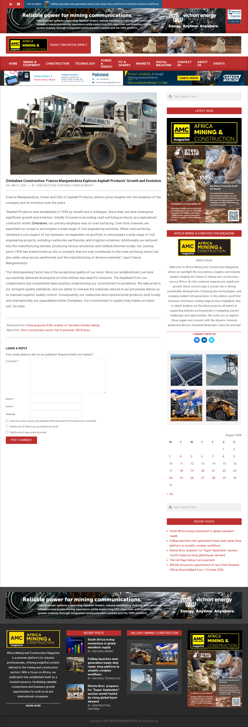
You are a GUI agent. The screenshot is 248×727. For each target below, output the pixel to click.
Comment (12, 361)
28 (213, 478)
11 (181, 463)
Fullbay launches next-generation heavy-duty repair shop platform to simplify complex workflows (79, 4)
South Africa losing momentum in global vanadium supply (102, 643)
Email (10, 406)
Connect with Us (204, 334)
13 (202, 463)
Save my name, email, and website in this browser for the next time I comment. (53, 420)
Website (10, 414)
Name (10, 398)
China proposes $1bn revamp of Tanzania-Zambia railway (63, 325)
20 (202, 470)
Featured (63, 185)
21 (213, 470)
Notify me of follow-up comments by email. (34, 426)
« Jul (170, 494)
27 (202, 478)
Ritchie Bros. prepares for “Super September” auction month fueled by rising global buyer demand (103, 693)
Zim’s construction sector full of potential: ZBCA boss (55, 330)
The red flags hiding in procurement (192, 560)
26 (192, 478)
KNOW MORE (33, 705)
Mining (109, 651)
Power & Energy (82, 185)
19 (192, 470)
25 (181, 478)
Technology (113, 678)
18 (181, 470)
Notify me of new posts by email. (28, 432)
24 (170, 478)
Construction (46, 185)
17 (170, 470)
